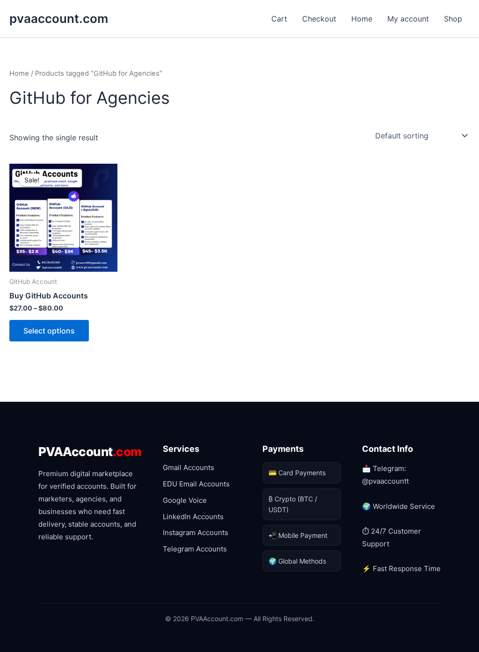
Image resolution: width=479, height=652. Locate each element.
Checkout (319, 18)
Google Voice (185, 500)
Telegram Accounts (195, 548)
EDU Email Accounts (196, 483)
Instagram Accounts (195, 532)
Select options (49, 330)
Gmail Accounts (188, 467)
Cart (279, 18)
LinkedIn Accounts (193, 516)
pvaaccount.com (58, 18)
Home (361, 18)
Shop (453, 18)
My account (408, 18)
